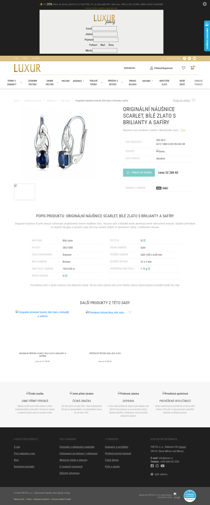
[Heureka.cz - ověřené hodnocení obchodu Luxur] (190, 495)
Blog (25, 58)
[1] (121, 68)
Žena (111, 45)
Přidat (142, 172)
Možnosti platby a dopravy (73, 460)
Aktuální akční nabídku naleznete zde (101, 8)
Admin (29, 499)
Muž (102, 45)
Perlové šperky (93, 82)
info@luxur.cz (166, 458)
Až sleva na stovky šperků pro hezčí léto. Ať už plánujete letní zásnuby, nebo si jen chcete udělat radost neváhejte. (103, 4)
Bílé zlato (65, 100)
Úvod (16, 100)
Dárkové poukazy (199, 82)
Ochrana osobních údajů (61, 499)
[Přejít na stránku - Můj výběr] (185, 68)
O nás (16, 58)
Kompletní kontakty (24, 466)
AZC (22, 499)
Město (89, 50)
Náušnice (77, 80)
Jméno (89, 34)
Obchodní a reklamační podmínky (77, 447)
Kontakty (35, 58)
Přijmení (88, 39)
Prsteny (66, 80)
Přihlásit (158, 68)
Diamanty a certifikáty (116, 447)
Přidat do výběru (181, 100)
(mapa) (182, 447)
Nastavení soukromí (41, 499)
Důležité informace (70, 473)
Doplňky (146, 80)
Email (89, 28)
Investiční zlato (164, 82)
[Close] (205, 4)
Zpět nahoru (160, 474)
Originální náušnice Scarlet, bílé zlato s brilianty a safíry (102, 100)
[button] (66, 276)
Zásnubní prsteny (32, 82)
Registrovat (167, 68)
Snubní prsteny (50, 82)
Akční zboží (182, 82)
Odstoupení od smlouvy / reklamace (79, 453)
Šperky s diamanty (11, 82)
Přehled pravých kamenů (118, 453)
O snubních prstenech (71, 466)
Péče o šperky (112, 466)
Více (183, 130)
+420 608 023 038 (172, 58)
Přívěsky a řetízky (113, 82)
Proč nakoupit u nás (24, 453)
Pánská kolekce (132, 82)
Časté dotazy (112, 460)
